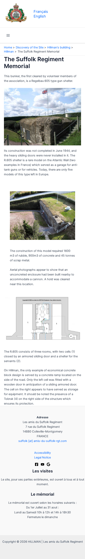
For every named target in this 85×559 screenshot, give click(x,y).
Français (41, 11)
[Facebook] (36, 464)
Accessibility (42, 453)
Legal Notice (42, 457)
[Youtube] (42, 464)
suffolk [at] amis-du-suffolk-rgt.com (42, 441)
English (40, 16)
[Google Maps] (48, 464)
